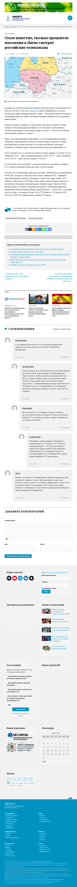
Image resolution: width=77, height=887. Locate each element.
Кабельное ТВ (10, 823)
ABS (19, 780)
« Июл (44, 761)
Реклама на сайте (45, 850)
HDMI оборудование (12, 838)
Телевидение (9, 813)
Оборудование (10, 831)
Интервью (9, 850)
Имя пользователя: (49, 575)
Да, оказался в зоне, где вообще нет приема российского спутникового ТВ (19, 698)
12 (52, 747)
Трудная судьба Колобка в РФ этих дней (27, 252)
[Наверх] (70, 799)
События (42, 835)
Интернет (42, 815)
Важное (41, 831)
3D (16, 783)
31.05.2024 (19, 357)
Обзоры (8, 835)
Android (14, 778)
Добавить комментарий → (62, 329)
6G (15, 785)
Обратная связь (44, 852)
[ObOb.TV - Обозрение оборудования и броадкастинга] (17, 18)
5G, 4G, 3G (43, 817)
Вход (44, 572)
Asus (13, 783)
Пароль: (45, 582)
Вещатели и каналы (11, 815)
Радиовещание (44, 819)
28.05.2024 (24, 54)
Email (43, 544)
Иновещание (9, 827)
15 (63, 747)
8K (25, 783)
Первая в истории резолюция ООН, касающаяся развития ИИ (60, 611)
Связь (40, 813)
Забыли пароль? (61, 572)
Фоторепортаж (10, 852)
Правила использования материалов (42, 861)
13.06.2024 (19, 498)
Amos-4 (20, 785)
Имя (7, 544)
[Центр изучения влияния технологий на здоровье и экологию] (38, 12)
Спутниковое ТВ (11, 821)
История (42, 838)
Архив (20, 716)
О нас (40, 844)
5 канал (12, 785)
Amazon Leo (24, 780)
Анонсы (8, 846)
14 (60, 747)
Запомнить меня (50, 588)
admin (12, 54)
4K (8, 782)
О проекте (43, 846)
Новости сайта (44, 848)
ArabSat (21, 783)
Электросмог (9, 854)
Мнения (8, 848)
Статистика (9, 33)
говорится (33, 111)
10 (44, 747)
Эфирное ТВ (9, 825)
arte (15, 780)
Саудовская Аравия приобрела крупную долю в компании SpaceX (37, 249)
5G (28, 783)
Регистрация (51, 572)
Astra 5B (20, 778)
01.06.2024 (33, 464)
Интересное (9, 844)
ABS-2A (9, 778)
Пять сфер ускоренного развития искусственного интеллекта (60, 638)
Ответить (66, 357)
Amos (11, 780)
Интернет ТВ (9, 817)
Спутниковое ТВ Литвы (15, 218)
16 (67, 747)
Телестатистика (35, 218)
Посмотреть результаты (20, 713)
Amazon (26, 778)
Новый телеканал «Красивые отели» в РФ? (28, 265)
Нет (9, 705)
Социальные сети (45, 821)
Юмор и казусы (10, 856)
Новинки (8, 833)
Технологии (43, 833)
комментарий (10, 520)
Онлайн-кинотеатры (12, 819)
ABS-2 (31, 780)
